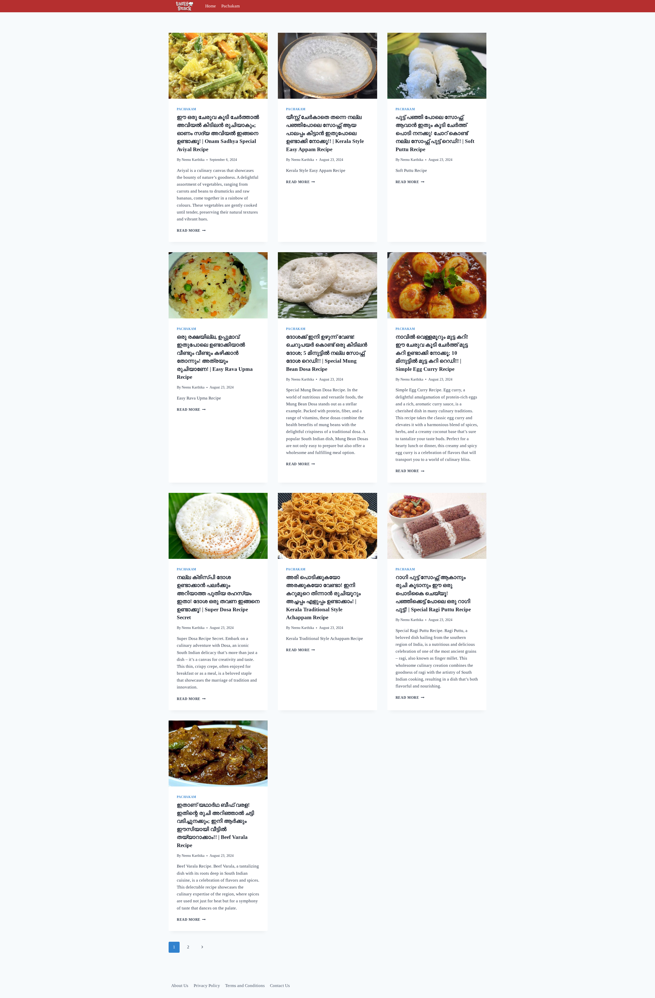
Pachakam (230, 6)
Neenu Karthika (193, 160)
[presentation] (218, 66)
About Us (179, 985)
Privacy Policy (207, 985)
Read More (191, 230)
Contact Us (280, 985)
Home (210, 6)
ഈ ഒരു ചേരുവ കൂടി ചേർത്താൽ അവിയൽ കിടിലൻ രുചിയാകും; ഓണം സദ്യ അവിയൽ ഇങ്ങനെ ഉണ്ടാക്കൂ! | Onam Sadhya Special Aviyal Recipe (218, 133)
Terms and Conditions (245, 985)
